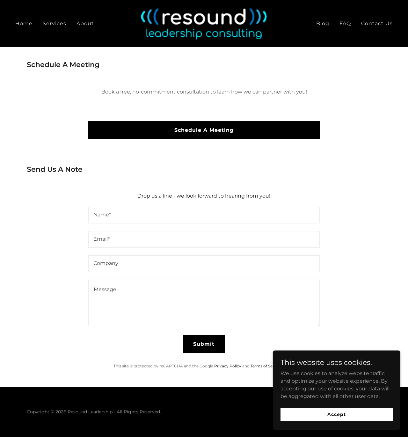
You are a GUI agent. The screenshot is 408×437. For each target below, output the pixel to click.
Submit (204, 344)
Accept (336, 414)
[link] (204, 23)
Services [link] (54, 23)
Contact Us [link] (377, 23)
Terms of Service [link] (266, 366)
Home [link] (24, 23)
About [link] (85, 23)
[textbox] (203, 215)
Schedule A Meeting (204, 130)
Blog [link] (322, 23)
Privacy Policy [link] (227, 366)
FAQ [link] (345, 23)
